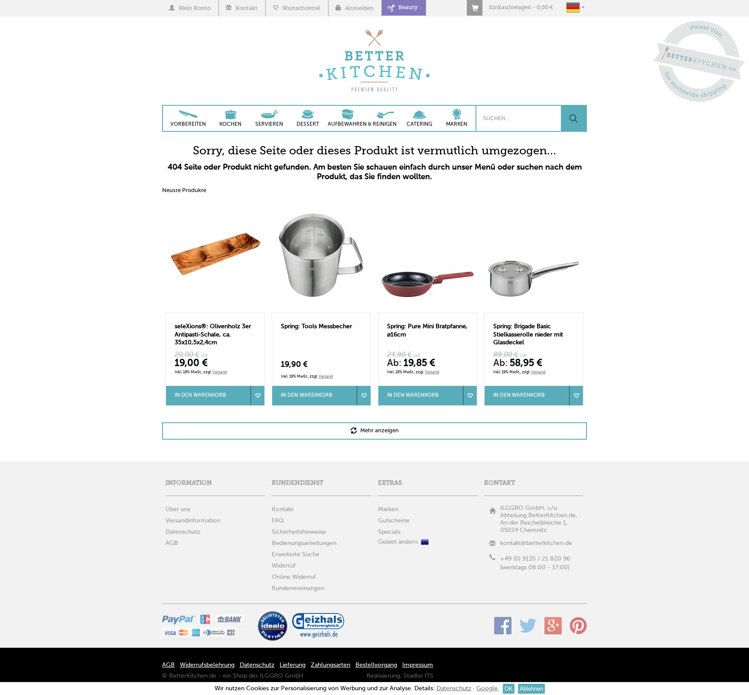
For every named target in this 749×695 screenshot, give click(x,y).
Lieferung (293, 665)
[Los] (573, 118)
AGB (168, 665)
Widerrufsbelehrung (207, 665)
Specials (389, 532)
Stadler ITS (418, 676)
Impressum (417, 665)
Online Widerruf (294, 577)
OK (509, 688)
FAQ (278, 521)
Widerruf (284, 566)
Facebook (502, 625)
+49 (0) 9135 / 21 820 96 (535, 559)
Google (553, 625)
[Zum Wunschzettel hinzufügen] (257, 395)
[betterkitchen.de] (375, 30)
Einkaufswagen (510, 7)
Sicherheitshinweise (299, 532)
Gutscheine (394, 521)
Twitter (528, 625)
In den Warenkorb (200, 395)
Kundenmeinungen (298, 588)
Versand (219, 372)
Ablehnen (531, 688)
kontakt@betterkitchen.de (536, 543)
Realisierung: (384, 676)
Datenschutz (257, 665)
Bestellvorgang (376, 665)
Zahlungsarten (330, 665)
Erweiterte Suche (295, 554)
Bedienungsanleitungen (304, 543)
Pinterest (578, 625)
